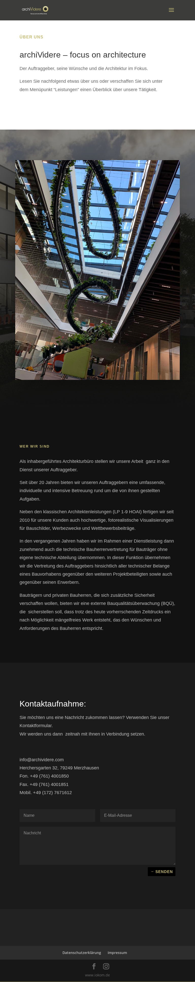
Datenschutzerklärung (81, 952)
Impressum (117, 952)
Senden (164, 871)
